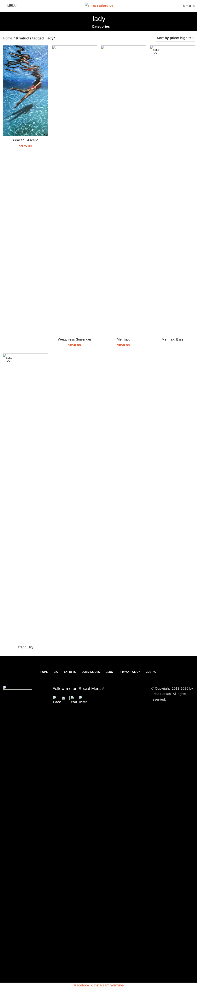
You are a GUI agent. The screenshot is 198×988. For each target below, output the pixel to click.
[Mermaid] (123, 190)
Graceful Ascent (25, 140)
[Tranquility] (25, 498)
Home (7, 38)
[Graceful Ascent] (25, 90)
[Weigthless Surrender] (74, 190)
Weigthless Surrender (74, 339)
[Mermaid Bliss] (172, 190)
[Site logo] (99, 6)
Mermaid (123, 339)
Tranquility (25, 647)
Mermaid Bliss (172, 339)
